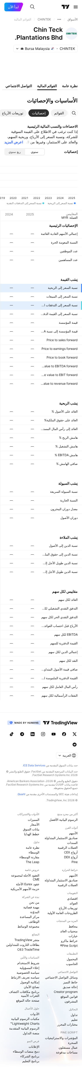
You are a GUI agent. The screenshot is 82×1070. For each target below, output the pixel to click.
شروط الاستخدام (28, 963)
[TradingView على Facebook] (64, 734)
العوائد (74, 903)
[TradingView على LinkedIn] (33, 734)
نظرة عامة (32, 847)
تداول (74, 1015)
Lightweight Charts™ (24, 1023)
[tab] (59, 113)
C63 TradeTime (28, 949)
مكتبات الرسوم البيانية (25, 1019)
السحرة (73, 1043)
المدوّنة (34, 912)
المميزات (33, 819)
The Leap (32, 862)
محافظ (73, 926)
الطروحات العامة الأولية (62, 913)
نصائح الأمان (31, 987)
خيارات (73, 936)
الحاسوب (72, 964)
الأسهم (73, 833)
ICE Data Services (34, 765)
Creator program (66, 992)
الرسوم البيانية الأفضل (63, 819)
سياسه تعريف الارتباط (25, 977)
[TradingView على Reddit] (75, 745)
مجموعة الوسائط (28, 926)
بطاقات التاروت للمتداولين (22, 944)
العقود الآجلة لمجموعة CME (25, 877)
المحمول (72, 959)
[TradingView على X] (75, 734)
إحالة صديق (70, 987)
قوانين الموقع (69, 996)
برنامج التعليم (30, 1061)
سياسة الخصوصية (28, 972)
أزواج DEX (71, 857)
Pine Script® (69, 945)
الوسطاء (34, 852)
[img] (22, 49)
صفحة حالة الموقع (27, 1000)
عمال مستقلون (68, 1047)
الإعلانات (34, 1046)
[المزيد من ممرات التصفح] (59, 19)
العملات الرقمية (68, 847)
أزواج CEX (71, 852)
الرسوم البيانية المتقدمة (24, 1028)
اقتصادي (72, 898)
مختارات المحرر (67, 1024)
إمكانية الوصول (29, 982)
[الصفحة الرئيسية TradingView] (66, 7)
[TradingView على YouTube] (54, 734)
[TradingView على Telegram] (22, 734)
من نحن (34, 902)
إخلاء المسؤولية (29, 968)
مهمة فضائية (31, 907)
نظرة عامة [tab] (70, 86)
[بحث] (32, 7)
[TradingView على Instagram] (43, 734)
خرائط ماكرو (69, 941)
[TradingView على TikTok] (12, 734)
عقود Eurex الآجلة (27, 884)
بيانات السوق (31, 829)
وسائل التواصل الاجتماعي (61, 977)
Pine (75, 862)
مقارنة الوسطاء (29, 857)
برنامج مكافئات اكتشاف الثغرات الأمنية (24, 993)
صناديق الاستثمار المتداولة (61, 838)
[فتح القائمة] (75, 7)
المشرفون (71, 1001)
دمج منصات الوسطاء (26, 1051)
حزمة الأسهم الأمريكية (24, 889)
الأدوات (34, 1014)
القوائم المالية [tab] (47, 86)
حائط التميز (70, 982)
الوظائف (34, 921)
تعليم (74, 1019)
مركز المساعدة (29, 917)
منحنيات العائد (69, 931)
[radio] (34, 152)
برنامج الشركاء (29, 1056)
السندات (72, 843)
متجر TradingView (26, 940)
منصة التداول (31, 1033)
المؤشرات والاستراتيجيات (61, 1038)
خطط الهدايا (31, 834)
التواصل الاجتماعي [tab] (18, 86)
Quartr (21, 794)
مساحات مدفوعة (67, 1052)
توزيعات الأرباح (68, 908)
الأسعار (34, 824)
